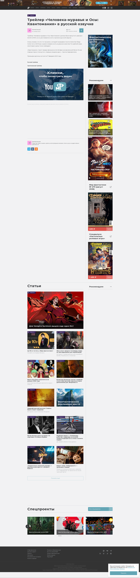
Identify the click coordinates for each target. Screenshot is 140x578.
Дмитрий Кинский (36, 29)
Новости (32, 15)
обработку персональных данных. (122, 568)
